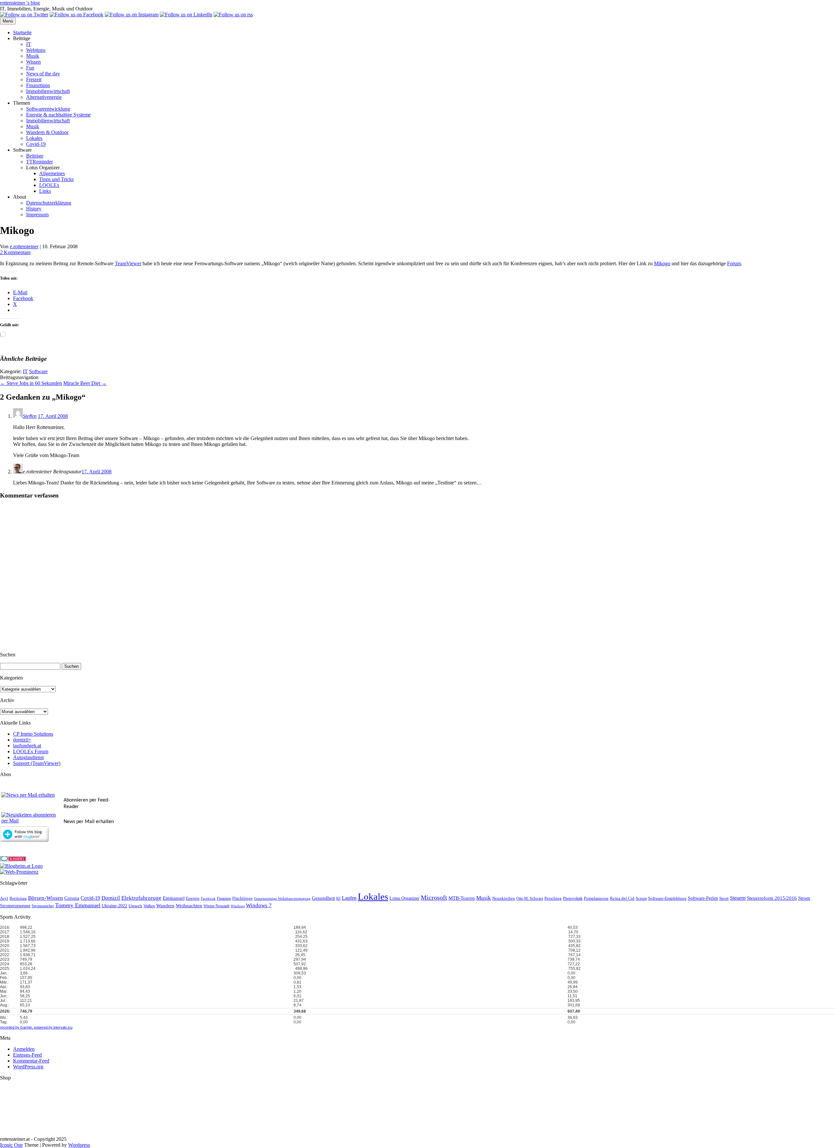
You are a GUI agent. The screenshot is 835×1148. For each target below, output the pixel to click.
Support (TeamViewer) (36, 763)
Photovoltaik (573, 898)
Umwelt (135, 905)
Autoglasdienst (28, 757)
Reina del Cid (622, 898)
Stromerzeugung (15, 905)
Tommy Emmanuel (77, 905)
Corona (71, 898)
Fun (30, 67)
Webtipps (35, 50)
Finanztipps (38, 85)
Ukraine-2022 (114, 905)
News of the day (43, 73)
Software (38, 371)
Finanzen (224, 898)
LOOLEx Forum (30, 751)
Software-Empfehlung (667, 898)
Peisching (553, 898)
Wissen (33, 62)
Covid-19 (36, 144)
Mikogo (662, 263)
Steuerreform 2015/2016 (772, 898)
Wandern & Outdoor (47, 132)
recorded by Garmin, (16, 1027)
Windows (238, 906)
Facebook (208, 898)
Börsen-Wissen (45, 898)
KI (338, 898)
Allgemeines (52, 173)
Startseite (22, 32)
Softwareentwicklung (48, 109)
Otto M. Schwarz (529, 898)
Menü (8, 21)
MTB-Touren (461, 898)
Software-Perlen (703, 898)
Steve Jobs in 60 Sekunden (31, 383)
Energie (193, 898)
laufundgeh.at (27, 745)
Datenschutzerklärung (48, 203)
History (33, 208)
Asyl (4, 898)
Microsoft (434, 897)
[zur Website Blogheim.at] (21, 866)
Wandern (165, 905)
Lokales (34, 138)
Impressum (37, 214)
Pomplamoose (596, 898)
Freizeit (33, 79)
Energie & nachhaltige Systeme (58, 114)
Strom (804, 898)
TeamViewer (128, 263)
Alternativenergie (44, 97)
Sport (724, 898)
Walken (149, 906)
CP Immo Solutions (33, 734)
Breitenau (18, 898)
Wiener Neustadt (216, 906)
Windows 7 (259, 905)
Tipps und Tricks (56, 179)
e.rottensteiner (24, 246)
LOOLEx (49, 185)
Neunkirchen (503, 898)
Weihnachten (189, 905)
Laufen (349, 898)
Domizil (110, 898)
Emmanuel (174, 898)
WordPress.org (28, 1066)
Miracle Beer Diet (85, 383)
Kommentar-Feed (31, 1061)
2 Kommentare (15, 252)
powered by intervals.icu (52, 1027)
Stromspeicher (43, 906)
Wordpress (79, 1145)
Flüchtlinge (242, 898)
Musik (32, 56)
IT (28, 44)
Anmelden (24, 1049)
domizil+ (22, 739)
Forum (734, 263)
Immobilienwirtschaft (48, 91)
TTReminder (39, 161)
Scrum (641, 898)
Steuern (738, 898)
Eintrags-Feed (27, 1055)
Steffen (30, 416)
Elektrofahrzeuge (141, 898)
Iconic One (11, 1145)
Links (45, 191)
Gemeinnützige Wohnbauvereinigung (282, 898)
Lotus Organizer (404, 898)
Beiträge (34, 156)
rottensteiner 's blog (20, 3)
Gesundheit (323, 898)
